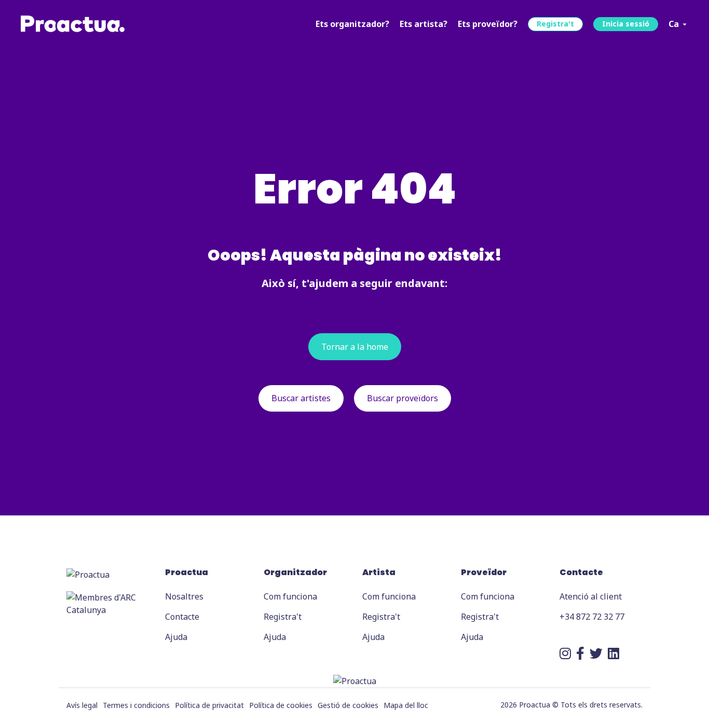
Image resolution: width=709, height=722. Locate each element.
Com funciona (290, 596)
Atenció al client (591, 596)
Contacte (182, 616)
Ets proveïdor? (487, 24)
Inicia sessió (625, 24)
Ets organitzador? (352, 24)
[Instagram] (565, 653)
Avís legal (82, 705)
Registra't (555, 24)
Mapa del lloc (406, 705)
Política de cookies (280, 705)
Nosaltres (184, 596)
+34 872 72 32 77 (592, 616)
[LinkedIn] (613, 653)
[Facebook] (580, 653)
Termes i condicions (136, 705)
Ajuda (176, 637)
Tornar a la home (354, 346)
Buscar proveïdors (402, 398)
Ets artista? (423, 24)
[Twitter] (596, 653)
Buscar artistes (301, 398)
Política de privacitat (209, 705)
